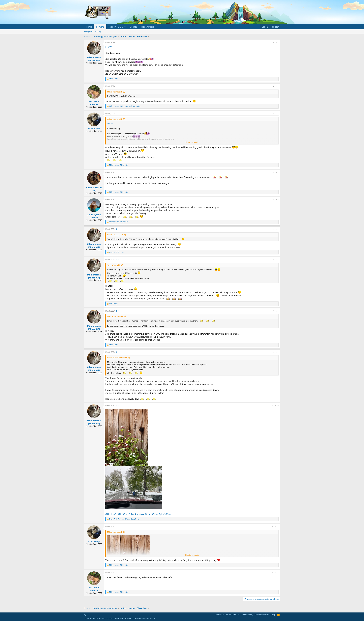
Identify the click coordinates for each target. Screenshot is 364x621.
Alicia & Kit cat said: (115, 316)
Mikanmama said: (114, 92)
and (124, 106)
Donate (133, 26)
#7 (277, 259)
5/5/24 (108, 46)
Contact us (219, 614)
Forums (100, 26)
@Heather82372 (113, 514)
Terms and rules (232, 614)
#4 (277, 172)
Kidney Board (147, 26)
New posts (88, 31)
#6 (277, 229)
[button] (117, 26)
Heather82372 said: (115, 234)
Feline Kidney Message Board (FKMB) (141, 618)
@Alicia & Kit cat (142, 514)
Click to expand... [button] (192, 142)
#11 (277, 526)
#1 (277, 42)
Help (273, 614)
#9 (277, 352)
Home (89, 26)
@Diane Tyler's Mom (161, 514)
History (98, 31)
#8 (277, 311)
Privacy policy (247, 614)
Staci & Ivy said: (113, 265)
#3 (277, 113)
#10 (277, 405)
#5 (277, 199)
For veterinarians (262, 614)
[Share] (273, 42)
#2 (277, 86)
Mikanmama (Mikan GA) (94, 59)
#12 (277, 572)
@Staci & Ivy (128, 514)
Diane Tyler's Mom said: (117, 357)
